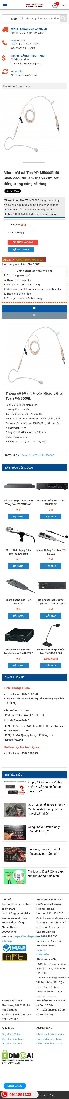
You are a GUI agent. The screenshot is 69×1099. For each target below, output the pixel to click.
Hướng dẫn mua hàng (49, 1038)
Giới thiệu (42, 954)
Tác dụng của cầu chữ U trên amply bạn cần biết (44, 851)
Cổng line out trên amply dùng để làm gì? (44, 829)
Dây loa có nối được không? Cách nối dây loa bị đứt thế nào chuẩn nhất (46, 809)
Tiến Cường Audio (46, 1095)
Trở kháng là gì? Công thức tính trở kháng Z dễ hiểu (46, 874)
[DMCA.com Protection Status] (17, 1055)
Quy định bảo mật (12, 1043)
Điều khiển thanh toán (49, 1043)
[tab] (34, 308)
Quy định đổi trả (11, 1034)
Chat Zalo (14, 1085)
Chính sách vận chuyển (50, 1034)
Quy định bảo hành (13, 1038)
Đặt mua (18, 516)
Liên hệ (41, 950)
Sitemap (7, 940)
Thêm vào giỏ (24, 242)
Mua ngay (23, 249)
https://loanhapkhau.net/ (29, 936)
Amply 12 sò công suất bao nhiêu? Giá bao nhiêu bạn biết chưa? (45, 787)
